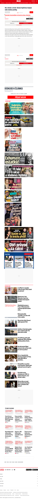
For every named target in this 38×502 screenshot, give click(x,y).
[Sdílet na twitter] (28, 18)
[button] (29, 470)
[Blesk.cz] (19, 1)
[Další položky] (36, 3)
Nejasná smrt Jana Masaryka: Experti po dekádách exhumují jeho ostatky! (23, 299)
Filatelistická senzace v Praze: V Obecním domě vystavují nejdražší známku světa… (24, 307)
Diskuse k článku (14, 88)
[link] (5, 469)
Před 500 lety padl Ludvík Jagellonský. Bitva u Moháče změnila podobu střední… (24, 339)
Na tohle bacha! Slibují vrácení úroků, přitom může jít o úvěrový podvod (24, 347)
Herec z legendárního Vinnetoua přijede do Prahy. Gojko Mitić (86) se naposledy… (24, 357)
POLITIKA (7, 254)
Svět (25, 260)
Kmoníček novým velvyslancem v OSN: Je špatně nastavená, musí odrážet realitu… (23, 375)
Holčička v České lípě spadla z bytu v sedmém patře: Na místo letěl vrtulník (25, 330)
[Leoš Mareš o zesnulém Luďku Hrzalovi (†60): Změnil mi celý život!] (11, 290)
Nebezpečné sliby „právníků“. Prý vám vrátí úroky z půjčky (24, 315)
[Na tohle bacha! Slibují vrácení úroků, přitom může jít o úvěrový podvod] (11, 349)
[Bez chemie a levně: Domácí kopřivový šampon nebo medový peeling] (17, 15)
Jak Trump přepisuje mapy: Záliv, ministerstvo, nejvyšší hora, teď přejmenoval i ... (29, 264)
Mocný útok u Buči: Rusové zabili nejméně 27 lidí (24, 321)
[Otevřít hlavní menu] (1, 1)
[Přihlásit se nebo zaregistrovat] (36, 1)
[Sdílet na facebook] (27, 18)
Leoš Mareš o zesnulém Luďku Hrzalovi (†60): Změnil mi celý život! (25, 289)
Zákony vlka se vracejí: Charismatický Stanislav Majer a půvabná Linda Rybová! (23, 383)
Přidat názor (20, 97)
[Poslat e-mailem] (32, 18)
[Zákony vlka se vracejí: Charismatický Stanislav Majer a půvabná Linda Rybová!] (11, 384)
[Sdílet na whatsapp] (31, 18)
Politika (6, 260)
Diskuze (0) (6, 18)
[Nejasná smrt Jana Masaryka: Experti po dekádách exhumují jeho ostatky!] (11, 299)
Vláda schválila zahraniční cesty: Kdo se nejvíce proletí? (18, 264)
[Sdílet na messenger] (29, 18)
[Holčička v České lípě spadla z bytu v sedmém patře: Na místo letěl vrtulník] (11, 331)
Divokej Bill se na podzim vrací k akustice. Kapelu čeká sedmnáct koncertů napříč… (25, 365)
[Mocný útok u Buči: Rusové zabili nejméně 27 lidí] (11, 323)
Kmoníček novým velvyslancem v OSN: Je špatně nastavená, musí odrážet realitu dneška (8, 264)
